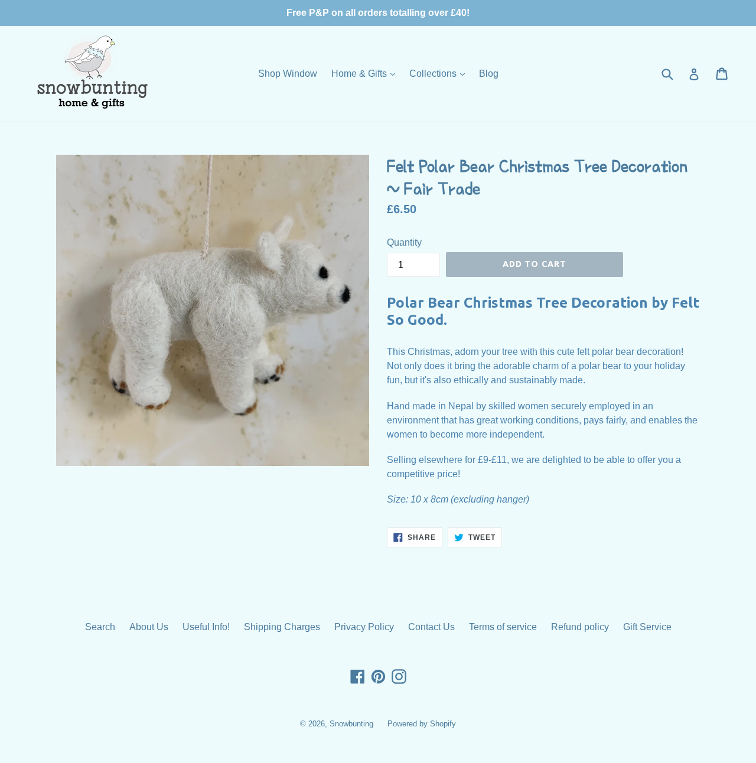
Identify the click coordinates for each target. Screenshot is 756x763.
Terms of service (503, 627)
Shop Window (287, 74)
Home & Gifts (366, 73)
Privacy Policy (364, 627)
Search (100, 627)
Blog (488, 74)
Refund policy (580, 627)
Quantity (404, 242)
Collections (440, 73)
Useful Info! (206, 627)
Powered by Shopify (421, 723)
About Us (148, 627)
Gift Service (647, 627)
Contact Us (431, 627)
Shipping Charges (282, 627)
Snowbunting (351, 723)
